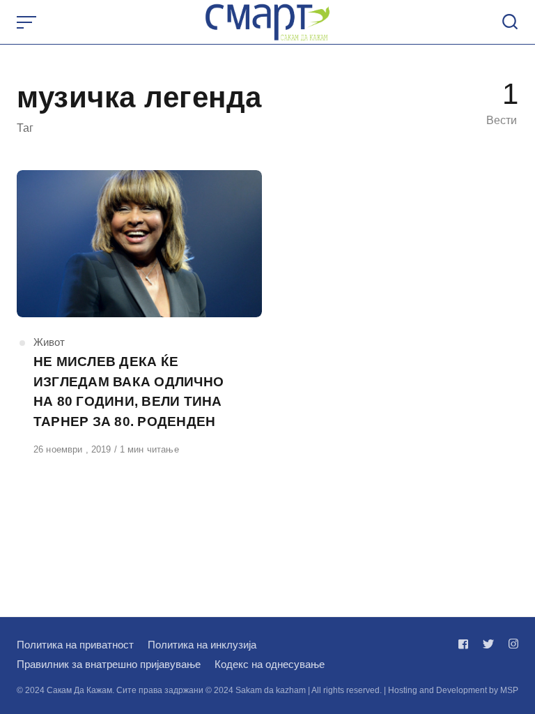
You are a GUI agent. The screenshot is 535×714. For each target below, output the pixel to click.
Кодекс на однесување (270, 664)
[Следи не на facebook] (466, 644)
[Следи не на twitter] (488, 644)
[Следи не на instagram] (510, 644)
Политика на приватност (75, 645)
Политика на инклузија (202, 645)
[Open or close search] (510, 22)
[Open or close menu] (28, 22)
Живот (49, 342)
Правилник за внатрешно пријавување (109, 664)
